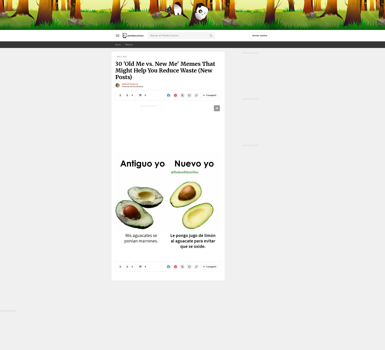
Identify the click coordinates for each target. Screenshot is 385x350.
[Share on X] (182, 95)
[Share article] (217, 108)
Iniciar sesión (259, 35)
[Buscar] (211, 35)
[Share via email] (189, 95)
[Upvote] (120, 95)
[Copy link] (196, 95)
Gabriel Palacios (130, 84)
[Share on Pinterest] (175, 95)
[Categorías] (117, 35)
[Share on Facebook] (168, 95)
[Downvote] (127, 95)
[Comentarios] (140, 95)
